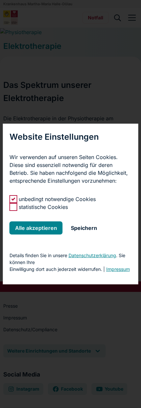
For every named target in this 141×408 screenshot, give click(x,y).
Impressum (118, 269)
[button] (36, 228)
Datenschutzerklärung (92, 255)
